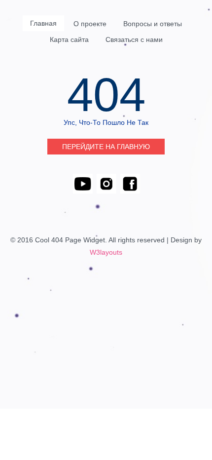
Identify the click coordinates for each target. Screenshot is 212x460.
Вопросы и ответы (152, 24)
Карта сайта (69, 39)
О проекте (89, 24)
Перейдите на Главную (106, 147)
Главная (43, 23)
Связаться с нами (134, 39)
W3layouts (106, 252)
